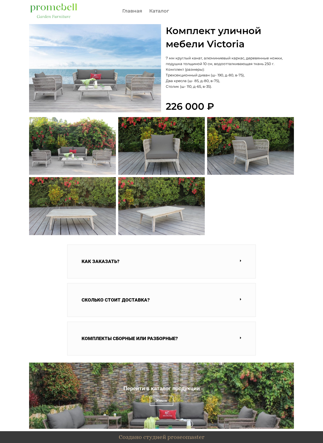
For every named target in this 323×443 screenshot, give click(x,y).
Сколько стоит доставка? (116, 300)
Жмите (161, 401)
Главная (132, 11)
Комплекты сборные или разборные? (130, 338)
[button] (161, 261)
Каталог (159, 11)
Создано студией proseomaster (162, 437)
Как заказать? (100, 261)
